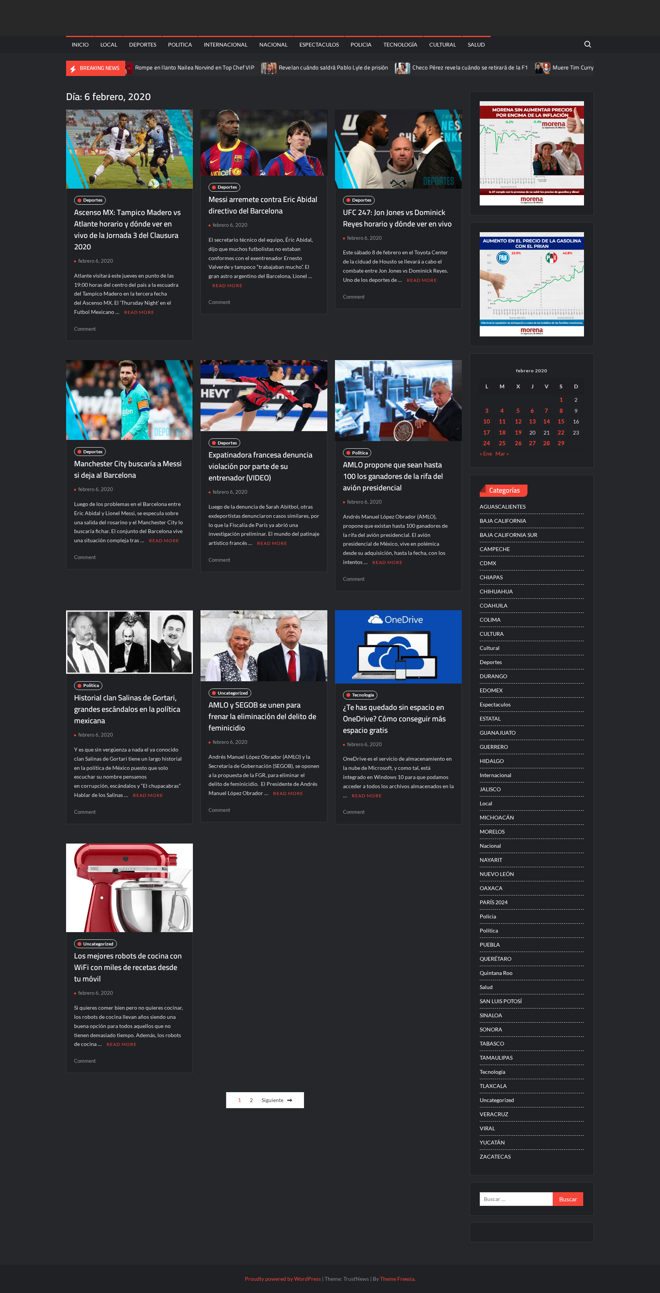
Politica (180, 44)
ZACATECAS (495, 1156)
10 (486, 421)
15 (561, 421)
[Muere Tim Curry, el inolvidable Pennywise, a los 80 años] (505, 67)
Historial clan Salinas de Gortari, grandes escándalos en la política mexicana (127, 708)
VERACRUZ (494, 1114)
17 (486, 432)
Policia (361, 44)
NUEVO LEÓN (497, 874)
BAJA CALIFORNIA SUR (508, 535)
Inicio (80, 44)
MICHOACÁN (497, 817)
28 (546, 443)
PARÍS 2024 (494, 902)
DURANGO (493, 676)
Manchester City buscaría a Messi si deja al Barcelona (128, 469)
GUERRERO (494, 746)
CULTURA (492, 633)
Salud (476, 44)
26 (518, 443)
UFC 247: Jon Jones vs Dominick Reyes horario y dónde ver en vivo (397, 218)
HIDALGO (492, 761)
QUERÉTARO (495, 958)
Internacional (225, 44)
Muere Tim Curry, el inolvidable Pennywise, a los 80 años (584, 67)
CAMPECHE (495, 549)
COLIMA (490, 619)
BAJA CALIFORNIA (503, 520)
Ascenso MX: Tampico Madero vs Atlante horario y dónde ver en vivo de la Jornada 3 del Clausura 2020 (127, 229)
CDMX (488, 563)
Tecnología (400, 44)
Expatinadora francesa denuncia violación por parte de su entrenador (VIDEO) (260, 466)
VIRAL (487, 1128)
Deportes (142, 44)
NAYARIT (491, 860)
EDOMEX (491, 690)
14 (546, 421)
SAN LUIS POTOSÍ (501, 1001)
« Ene (486, 453)
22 (561, 432)
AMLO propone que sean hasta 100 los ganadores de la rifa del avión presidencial (393, 476)
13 (532, 421)
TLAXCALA (493, 1086)
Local (108, 44)
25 (502, 443)
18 (502, 432)
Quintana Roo (496, 973)
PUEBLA (490, 944)
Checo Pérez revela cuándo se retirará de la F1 (432, 67)
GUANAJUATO (498, 732)
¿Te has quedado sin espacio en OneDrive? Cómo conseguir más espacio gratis (394, 718)
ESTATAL (490, 718)
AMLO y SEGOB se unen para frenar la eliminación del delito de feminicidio (262, 716)
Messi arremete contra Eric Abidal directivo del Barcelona (263, 205)
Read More (139, 312)
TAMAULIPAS (496, 1057)
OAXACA (491, 888)
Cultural (442, 44)
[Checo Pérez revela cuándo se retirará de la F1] (365, 67)
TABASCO (492, 1043)
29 (561, 443)
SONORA (491, 1029)
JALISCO (490, 789)
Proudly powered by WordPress (283, 1278)
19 (518, 432)
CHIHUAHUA (496, 591)
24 (486, 443)
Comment (85, 329)
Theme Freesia (397, 1278)
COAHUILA (494, 605)
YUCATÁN (492, 1142)
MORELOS (492, 831)
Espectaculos (319, 44)
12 (518, 421)
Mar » (502, 453)
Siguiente (272, 1100)
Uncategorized (233, 693)
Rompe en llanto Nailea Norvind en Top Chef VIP (156, 67)
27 (532, 443)
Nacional (273, 44)
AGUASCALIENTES (503, 506)
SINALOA (491, 1015)
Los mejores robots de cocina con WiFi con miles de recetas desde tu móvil (128, 967)
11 (502, 421)
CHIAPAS (491, 577)
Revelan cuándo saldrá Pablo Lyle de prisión (295, 67)
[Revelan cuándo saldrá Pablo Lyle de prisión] (231, 67)
